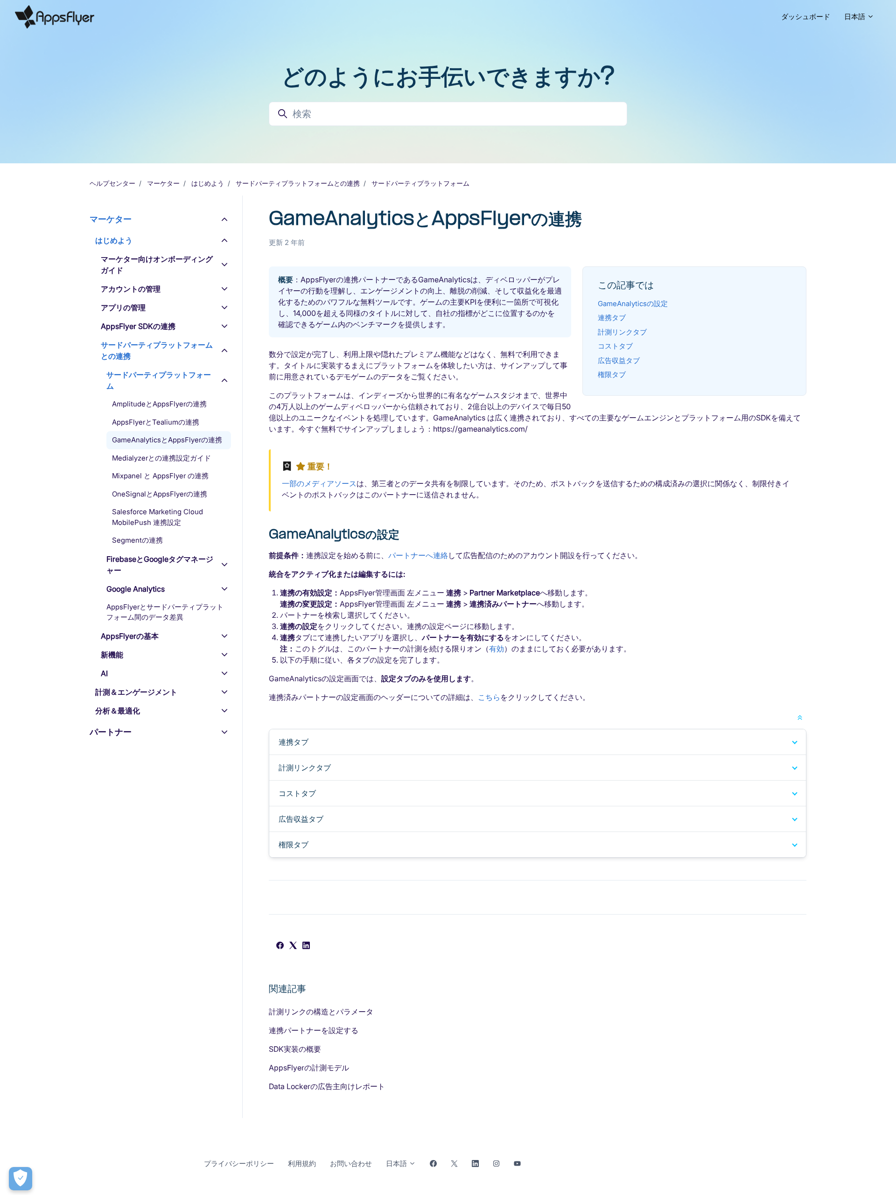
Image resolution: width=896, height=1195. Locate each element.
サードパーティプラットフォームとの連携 (298, 183)
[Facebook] (280, 946)
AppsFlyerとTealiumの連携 (155, 422)
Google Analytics (135, 589)
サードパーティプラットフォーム (420, 183)
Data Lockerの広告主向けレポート (327, 1086)
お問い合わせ (351, 1163)
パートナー (111, 732)
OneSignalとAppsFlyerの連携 (159, 493)
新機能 (112, 654)
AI (104, 673)
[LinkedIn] (306, 946)
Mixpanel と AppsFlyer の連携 (160, 475)
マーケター (163, 183)
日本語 (855, 16)
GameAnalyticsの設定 (633, 303)
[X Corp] (293, 946)
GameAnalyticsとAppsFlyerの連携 (167, 439)
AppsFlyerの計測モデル (309, 1067)
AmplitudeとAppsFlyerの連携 (159, 403)
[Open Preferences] (20, 1178)
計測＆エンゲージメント (136, 692)
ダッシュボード (805, 16)
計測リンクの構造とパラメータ (321, 1011)
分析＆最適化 (117, 710)
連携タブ (612, 317)
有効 (496, 648)
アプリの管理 (123, 307)
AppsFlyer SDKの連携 (138, 326)
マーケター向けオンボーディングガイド (157, 264)
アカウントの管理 (131, 289)
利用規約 (302, 1163)
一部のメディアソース (319, 483)
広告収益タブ (619, 360)
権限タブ (612, 374)
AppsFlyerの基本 (130, 636)
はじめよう (207, 183)
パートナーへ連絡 (418, 555)
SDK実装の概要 (295, 1049)
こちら (489, 697)
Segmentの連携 (137, 540)
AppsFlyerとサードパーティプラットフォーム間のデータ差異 (165, 612)
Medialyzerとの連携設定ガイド (161, 458)
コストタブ (615, 346)
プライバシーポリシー (239, 1163)
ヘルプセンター (112, 183)
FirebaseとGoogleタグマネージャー (159, 564)
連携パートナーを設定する (313, 1030)
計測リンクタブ (622, 332)
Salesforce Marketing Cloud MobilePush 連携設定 (157, 517)
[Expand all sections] (799, 716)
